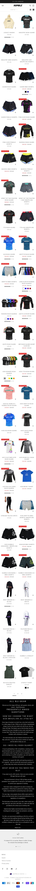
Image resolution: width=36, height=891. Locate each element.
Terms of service (6, 860)
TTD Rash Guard (9, 227)
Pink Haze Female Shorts (9, 143)
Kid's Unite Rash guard (27, 431)
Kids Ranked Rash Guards (9, 372)
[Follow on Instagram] (7, 869)
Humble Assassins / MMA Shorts (9, 573)
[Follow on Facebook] (2, 869)
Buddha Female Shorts (27, 169)
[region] (18, 838)
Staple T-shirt (26, 682)
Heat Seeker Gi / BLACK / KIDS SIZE (9, 656)
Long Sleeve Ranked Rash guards (26, 282)
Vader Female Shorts (9, 117)
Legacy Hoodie (9, 32)
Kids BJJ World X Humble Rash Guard (9, 404)
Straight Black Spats (9, 515)
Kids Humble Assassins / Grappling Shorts (9, 546)
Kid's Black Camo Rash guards (9, 487)
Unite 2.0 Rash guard (27, 313)
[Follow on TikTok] (16, 869)
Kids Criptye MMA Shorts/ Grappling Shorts (27, 517)
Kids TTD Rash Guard (26, 371)
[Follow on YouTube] (12, 869)
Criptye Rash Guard (26, 254)
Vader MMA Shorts (27, 86)
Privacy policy (5, 863)
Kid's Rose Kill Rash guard (26, 458)
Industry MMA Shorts (9, 60)
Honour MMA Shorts (26, 544)
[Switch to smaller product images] (33, 9)
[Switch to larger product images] (30, 9)
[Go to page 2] (22, 694)
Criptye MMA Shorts (9, 281)
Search (3, 858)
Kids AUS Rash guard (9, 430)
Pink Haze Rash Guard (27, 117)
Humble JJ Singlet (27, 655)
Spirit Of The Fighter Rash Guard (9, 199)
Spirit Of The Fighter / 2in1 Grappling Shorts (27, 200)
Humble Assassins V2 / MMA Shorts (27, 573)
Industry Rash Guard (27, 32)
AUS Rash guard (9, 254)
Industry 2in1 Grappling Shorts (27, 60)
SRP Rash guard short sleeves (27, 345)
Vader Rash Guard (9, 86)
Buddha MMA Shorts (9, 169)
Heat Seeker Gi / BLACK (9, 600)
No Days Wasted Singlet (9, 683)
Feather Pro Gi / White (27, 629)
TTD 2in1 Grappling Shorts (27, 228)
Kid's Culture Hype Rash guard (9, 458)
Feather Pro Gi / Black (9, 629)
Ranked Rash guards (9, 313)
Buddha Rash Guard (26, 142)
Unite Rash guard (9, 344)
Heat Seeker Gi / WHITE (27, 600)
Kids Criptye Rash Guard (26, 404)
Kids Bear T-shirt (26, 486)
